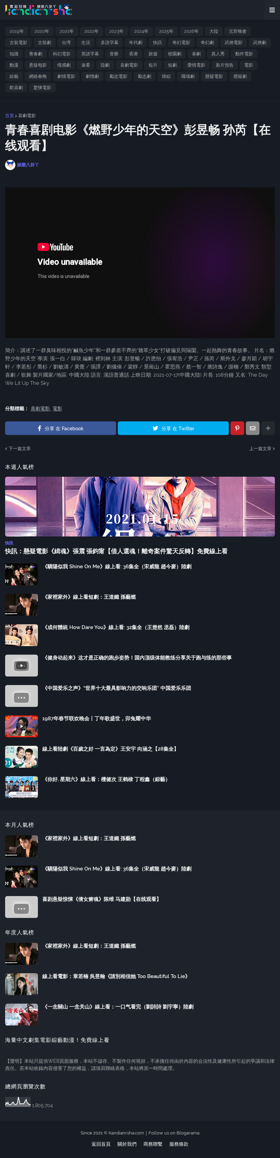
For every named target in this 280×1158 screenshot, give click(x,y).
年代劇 (135, 42)
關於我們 (127, 1144)
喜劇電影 (129, 65)
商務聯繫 (153, 1144)
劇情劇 (92, 76)
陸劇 (105, 65)
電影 (248, 65)
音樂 (114, 53)
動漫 (14, 65)
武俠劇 (259, 42)
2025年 (166, 31)
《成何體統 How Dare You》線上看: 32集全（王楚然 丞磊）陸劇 (116, 627)
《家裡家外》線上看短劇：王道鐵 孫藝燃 (89, 597)
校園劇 (174, 53)
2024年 (141, 31)
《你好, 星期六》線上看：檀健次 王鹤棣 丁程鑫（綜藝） (106, 779)
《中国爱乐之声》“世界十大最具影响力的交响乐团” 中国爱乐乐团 (116, 688)
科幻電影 (62, 53)
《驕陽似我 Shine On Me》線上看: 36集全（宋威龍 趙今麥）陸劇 (117, 566)
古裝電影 (18, 42)
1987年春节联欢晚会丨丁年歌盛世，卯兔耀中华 (96, 718)
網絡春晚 (38, 76)
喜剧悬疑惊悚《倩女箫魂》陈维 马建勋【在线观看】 (102, 899)
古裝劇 (44, 42)
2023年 (116, 31)
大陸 (213, 31)
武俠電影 (233, 42)
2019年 (17, 31)
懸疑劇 (240, 76)
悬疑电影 (38, 65)
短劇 (172, 65)
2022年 (91, 31)
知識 (14, 53)
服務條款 (178, 1144)
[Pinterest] (237, 428)
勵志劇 (144, 76)
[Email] (253, 428)
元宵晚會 (238, 31)
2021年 (67, 31)
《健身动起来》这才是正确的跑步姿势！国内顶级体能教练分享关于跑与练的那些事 (137, 658)
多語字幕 (109, 42)
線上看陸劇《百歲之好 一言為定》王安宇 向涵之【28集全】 (110, 749)
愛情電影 (196, 65)
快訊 (157, 42)
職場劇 (188, 76)
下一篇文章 (20, 448)
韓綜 (166, 76)
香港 (133, 53)
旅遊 (153, 53)
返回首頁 (101, 1144)
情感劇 (64, 65)
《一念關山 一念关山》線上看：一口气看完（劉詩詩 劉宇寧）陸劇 (118, 1007)
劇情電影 (66, 76)
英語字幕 (90, 53)
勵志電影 (118, 76)
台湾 (66, 42)
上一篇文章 (260, 448)
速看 (85, 65)
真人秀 (218, 53)
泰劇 (196, 53)
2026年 (191, 31)
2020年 (41, 31)
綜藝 (14, 76)
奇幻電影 (181, 42)
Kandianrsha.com (126, 1132)
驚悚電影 (42, 87)
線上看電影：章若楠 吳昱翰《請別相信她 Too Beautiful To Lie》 (116, 976)
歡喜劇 (16, 87)
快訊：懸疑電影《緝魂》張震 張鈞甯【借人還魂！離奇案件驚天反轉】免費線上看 (116, 551)
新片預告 (225, 65)
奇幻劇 (207, 42)
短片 (153, 65)
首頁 (9, 115)
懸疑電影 (214, 76)
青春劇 (35, 53)
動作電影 (244, 53)
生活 (85, 42)
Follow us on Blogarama (174, 1132)
